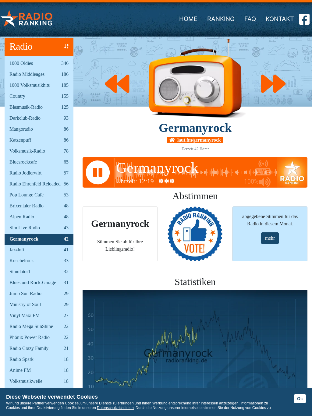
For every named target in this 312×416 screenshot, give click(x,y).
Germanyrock (23, 238)
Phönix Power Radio (29, 337)
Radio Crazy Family (28, 348)
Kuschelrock (21, 260)
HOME (188, 19)
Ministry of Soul (25, 304)
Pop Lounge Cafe (26, 194)
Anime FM (20, 370)
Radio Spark (21, 359)
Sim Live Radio (24, 227)
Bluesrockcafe (23, 161)
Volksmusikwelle (25, 381)
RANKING (221, 19)
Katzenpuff (20, 140)
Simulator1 (19, 271)
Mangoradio (21, 129)
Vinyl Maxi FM (24, 315)
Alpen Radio (21, 216)
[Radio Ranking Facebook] (304, 21)
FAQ (250, 19)
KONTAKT (280, 19)
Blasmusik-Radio (26, 107)
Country (17, 96)
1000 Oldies (21, 63)
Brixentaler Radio (26, 205)
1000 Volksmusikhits (29, 85)
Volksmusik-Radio (27, 150)
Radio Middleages (26, 74)
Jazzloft (16, 249)
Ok (300, 398)
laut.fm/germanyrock (198, 140)
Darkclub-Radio (25, 118)
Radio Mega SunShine (31, 326)
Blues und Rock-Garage (32, 282)
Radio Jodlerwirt (25, 172)
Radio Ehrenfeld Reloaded (35, 183)
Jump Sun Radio (25, 293)
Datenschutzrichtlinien (115, 408)
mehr (270, 238)
